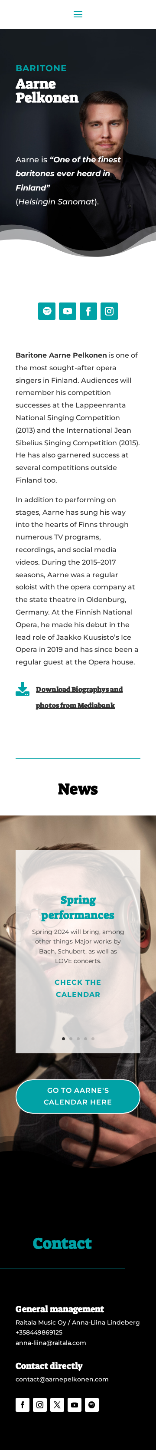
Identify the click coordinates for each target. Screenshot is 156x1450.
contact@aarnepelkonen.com (62, 1379)
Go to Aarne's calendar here (78, 1096)
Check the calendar (78, 988)
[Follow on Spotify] (46, 311)
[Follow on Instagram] (109, 311)
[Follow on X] (57, 1405)
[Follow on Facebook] (88, 311)
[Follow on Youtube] (67, 311)
